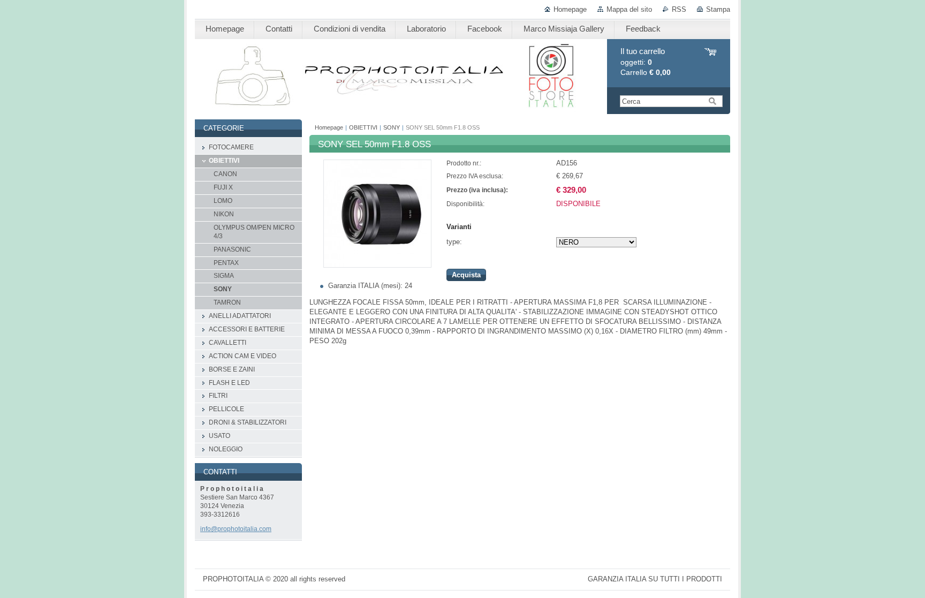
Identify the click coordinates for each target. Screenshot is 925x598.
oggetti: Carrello (645, 62)
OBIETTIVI (363, 127)
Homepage (570, 9)
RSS (679, 9)
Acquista (466, 275)
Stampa (718, 9)
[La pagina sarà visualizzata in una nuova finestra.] (377, 265)
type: (454, 242)
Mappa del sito (629, 9)
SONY (391, 127)
